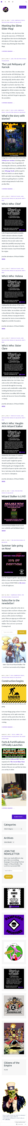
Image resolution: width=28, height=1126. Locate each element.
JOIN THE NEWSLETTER (11, 852)
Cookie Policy (7, 1119)
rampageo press (20, 20)
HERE (3, 259)
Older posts (18, 817)
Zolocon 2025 (15, 759)
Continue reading (8, 51)
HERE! (4, 531)
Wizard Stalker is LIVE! (14, 496)
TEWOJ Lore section (8, 160)
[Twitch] (13, 1)
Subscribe (21, 632)
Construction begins (13, 681)
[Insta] (9, 1)
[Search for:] (26, 2)
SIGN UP (8, 877)
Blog (12, 110)
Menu (23, 7)
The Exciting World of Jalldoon (11, 22)
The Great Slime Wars (17, 762)
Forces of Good (15, 196)
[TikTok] (5, 1)
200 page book (9, 171)
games (18, 734)
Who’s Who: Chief (11, 203)
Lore (12, 20)
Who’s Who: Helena (12, 276)
